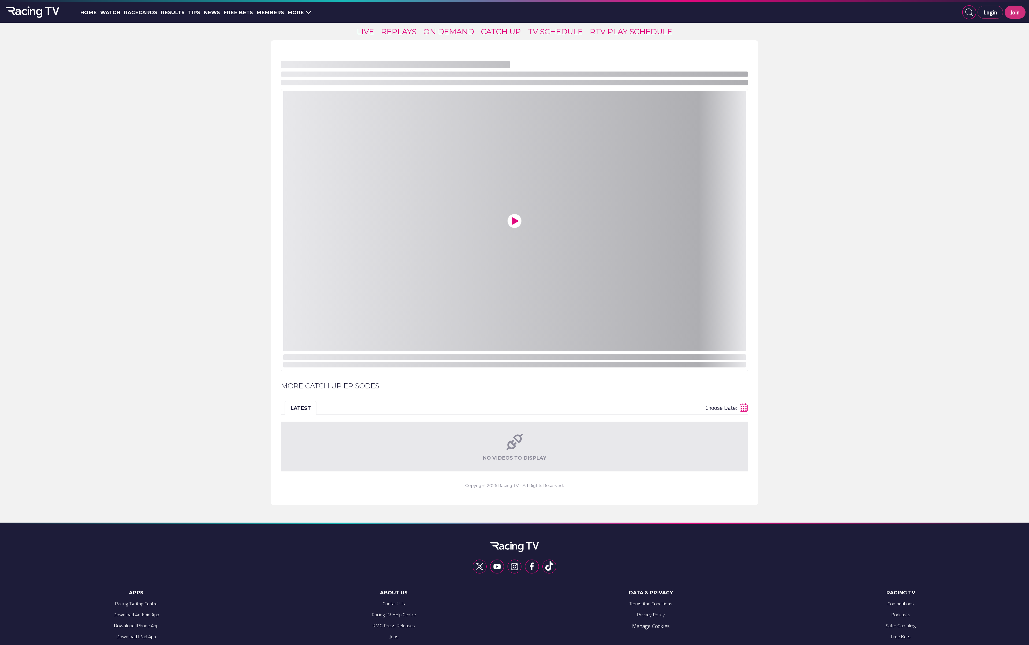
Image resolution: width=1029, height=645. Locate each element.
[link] (365, 31)
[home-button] (31, 12)
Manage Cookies (651, 626)
